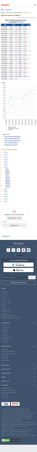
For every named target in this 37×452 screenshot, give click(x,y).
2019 (5, 164)
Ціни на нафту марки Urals (12, 140)
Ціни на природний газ (11, 142)
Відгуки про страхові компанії (9, 390)
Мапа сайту (6, 236)
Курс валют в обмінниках (7, 351)
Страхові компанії (6, 397)
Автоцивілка (4, 394)
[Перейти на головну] (5, 5)
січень (7, 168)
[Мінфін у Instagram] (23, 250)
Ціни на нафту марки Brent (12, 136)
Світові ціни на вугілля (11, 144)
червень (7, 177)
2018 (5, 162)
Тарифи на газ (5, 309)
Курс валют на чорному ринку (9, 353)
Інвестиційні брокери (6, 302)
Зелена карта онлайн (6, 388)
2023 (5, 194)
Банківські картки (5, 300)
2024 (5, 196)
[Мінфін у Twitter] (18, 250)
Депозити (3, 307)
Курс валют (4, 291)
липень (7, 178)
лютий (7, 170)
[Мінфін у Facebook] (8, 250)
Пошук (32, 277)
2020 (5, 167)
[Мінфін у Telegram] (13, 250)
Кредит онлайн (5, 313)
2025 (5, 199)
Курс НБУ (3, 298)
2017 (5, 159)
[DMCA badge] (18, 441)
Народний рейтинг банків (7, 315)
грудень (7, 186)
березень (7, 172)
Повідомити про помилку (18, 282)
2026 (5, 201)
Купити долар (4, 355)
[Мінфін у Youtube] (28, 250)
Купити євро (4, 358)
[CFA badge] (24, 404)
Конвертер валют (5, 311)
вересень (7, 181)
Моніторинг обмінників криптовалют (10, 318)
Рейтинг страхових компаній (8, 392)
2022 (5, 191)
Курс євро (4, 296)
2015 (5, 154)
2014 (5, 152)
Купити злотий (5, 360)
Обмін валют (4, 349)
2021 (5, 189)
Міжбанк (3, 304)
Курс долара (4, 293)
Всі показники (8, 9)
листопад (7, 185)
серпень (7, 180)
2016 (5, 157)
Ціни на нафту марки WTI (12, 138)
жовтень (7, 183)
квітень (7, 173)
